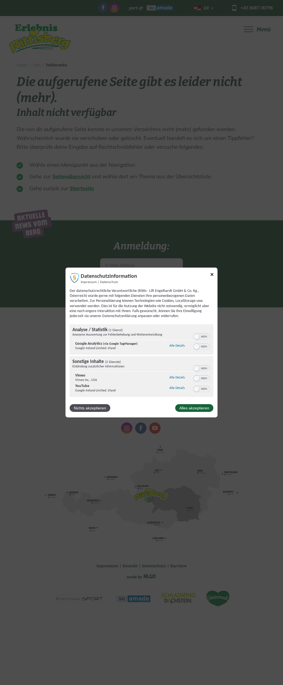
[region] (141, 361)
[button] (196, 336)
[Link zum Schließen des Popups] (212, 275)
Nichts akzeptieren (90, 408)
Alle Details (177, 345)
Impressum (89, 282)
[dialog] (141, 342)
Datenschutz (109, 282)
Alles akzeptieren (194, 408)
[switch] (202, 336)
